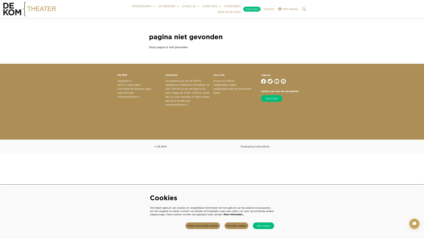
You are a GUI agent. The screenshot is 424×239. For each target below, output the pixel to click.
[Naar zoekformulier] (303, 9)
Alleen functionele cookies (202, 225)
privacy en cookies (224, 81)
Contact (269, 9)
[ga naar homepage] (29, 9)
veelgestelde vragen (224, 84)
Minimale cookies (236, 225)
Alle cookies (263, 225)
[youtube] (276, 81)
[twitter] (270, 81)
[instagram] (283, 81)
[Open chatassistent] (414, 224)
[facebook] (263, 81)
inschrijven (271, 98)
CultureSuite (262, 146)
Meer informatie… (234, 214)
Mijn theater (290, 9)
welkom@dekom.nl (128, 96)
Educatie (251, 9)
